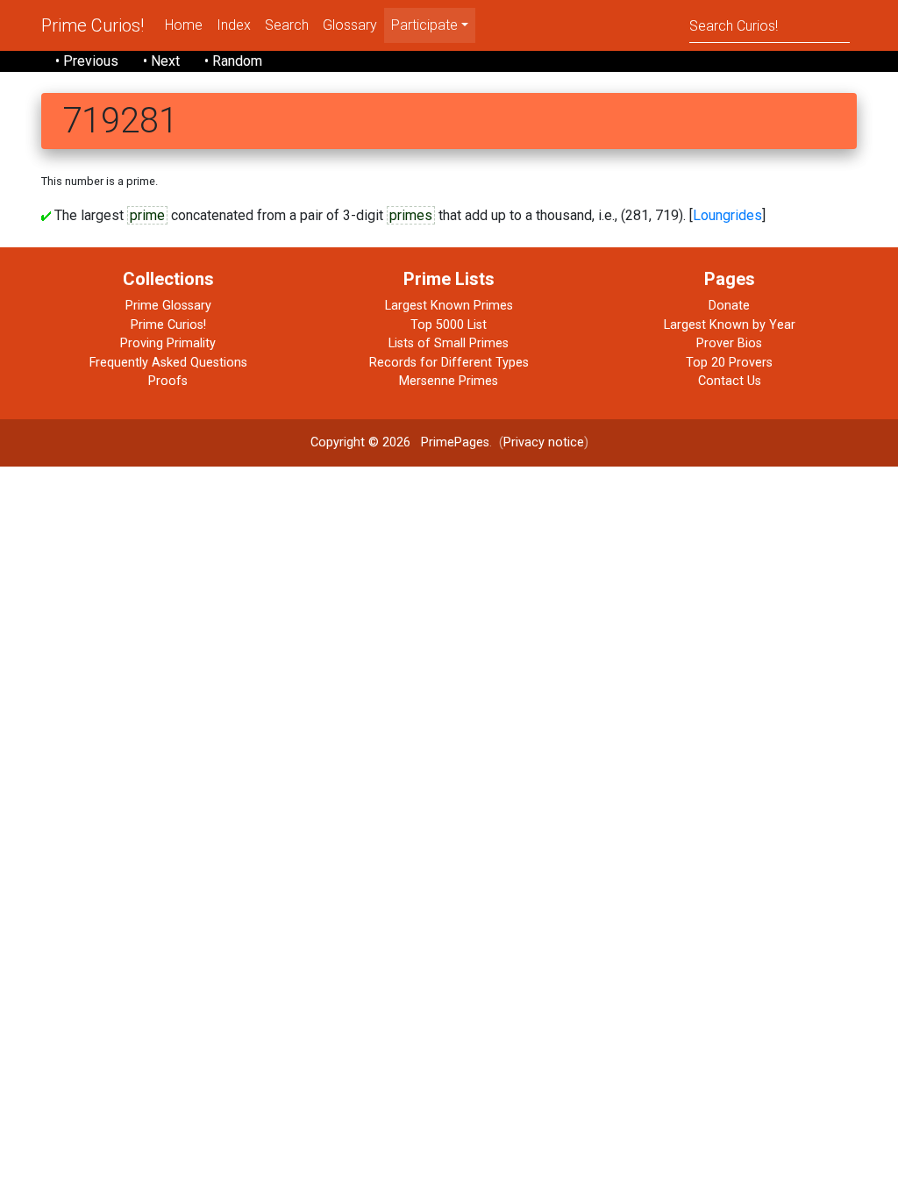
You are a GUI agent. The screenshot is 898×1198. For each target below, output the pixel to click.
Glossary (350, 25)
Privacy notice (543, 442)
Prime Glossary (168, 305)
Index (234, 25)
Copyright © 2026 (360, 442)
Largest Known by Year (729, 324)
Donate (729, 305)
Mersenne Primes (448, 381)
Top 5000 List (448, 324)
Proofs (168, 381)
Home (184, 25)
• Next (161, 61)
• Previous (86, 61)
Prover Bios (729, 343)
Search (287, 25)
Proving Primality (168, 343)
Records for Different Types (449, 362)
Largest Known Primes (449, 305)
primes (410, 215)
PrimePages (455, 442)
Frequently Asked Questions (168, 362)
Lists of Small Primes (448, 343)
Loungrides (727, 215)
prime (147, 215)
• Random (233, 61)
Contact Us (729, 381)
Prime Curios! (92, 25)
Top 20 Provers (729, 362)
